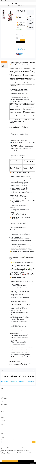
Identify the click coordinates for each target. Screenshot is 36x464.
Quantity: (17, 38)
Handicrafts (31, 447)
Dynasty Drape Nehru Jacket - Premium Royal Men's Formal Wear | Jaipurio (4, 381)
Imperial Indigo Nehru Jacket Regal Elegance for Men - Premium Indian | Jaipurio (22, 381)
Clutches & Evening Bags (3, 453)
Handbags (27, 452)
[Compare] (8, 374)
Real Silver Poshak (16, 450)
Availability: (18, 29)
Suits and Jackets (11, 450)
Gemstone (23, 454)
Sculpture (13, 452)
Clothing (24, 449)
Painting (1, 448)
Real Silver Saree (21, 449)
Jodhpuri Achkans (21, 450)
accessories (15, 184)
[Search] (34, 3)
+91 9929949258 (4, 394)
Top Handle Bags (9, 452)
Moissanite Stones (11, 454)
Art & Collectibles (31, 452)
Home (1, 5)
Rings (17, 454)
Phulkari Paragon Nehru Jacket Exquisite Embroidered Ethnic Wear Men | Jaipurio (31, 381)
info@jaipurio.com (3, 397)
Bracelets (15, 454)
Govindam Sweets (13, 185)
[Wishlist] (8, 373)
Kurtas (30, 449)
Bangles (8, 454)
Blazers (9, 449)
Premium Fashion (19, 49)
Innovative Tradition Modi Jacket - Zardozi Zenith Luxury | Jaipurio (13, 381)
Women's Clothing (7, 450)
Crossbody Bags (17, 452)
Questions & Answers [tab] (3, 66)
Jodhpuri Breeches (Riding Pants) (14, 449)
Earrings (26, 454)
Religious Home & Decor (13, 447)
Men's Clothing (27, 449)
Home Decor (18, 447)
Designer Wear (19, 48)
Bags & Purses (8, 453)
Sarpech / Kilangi (6, 457)
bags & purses (17, 210)
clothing (14, 85)
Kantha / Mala (2, 457)
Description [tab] (3, 62)
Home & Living (27, 447)
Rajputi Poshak (2, 450)
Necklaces (20, 454)
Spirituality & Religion (7, 447)
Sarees (7, 449)
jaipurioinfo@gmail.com (18, 307)
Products (4, 5)
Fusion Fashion (23, 49)
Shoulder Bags (23, 452)
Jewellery (5, 454)
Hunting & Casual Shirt (21, 47)
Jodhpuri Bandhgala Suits (3, 451)
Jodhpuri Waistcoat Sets (26, 450)
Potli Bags (12, 453)
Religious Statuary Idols (22, 447)
